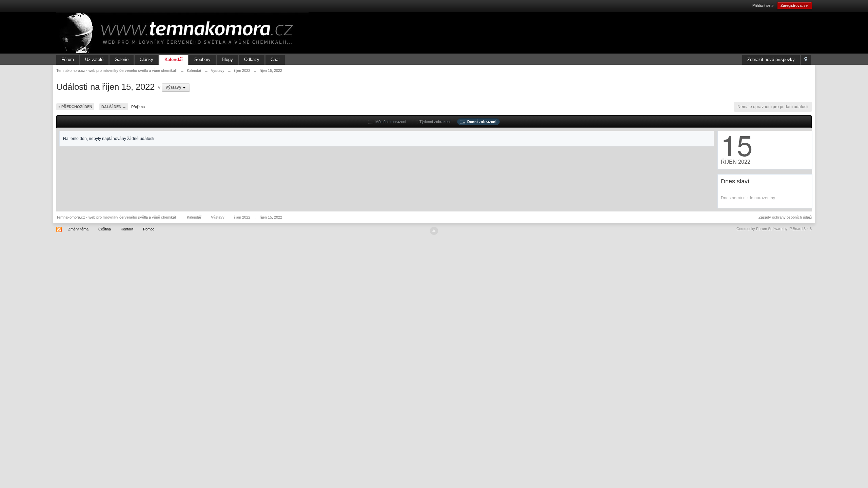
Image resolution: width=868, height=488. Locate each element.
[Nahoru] (434, 231)
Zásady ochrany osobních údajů (785, 217)
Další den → (113, 107)
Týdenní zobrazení (434, 122)
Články (146, 59)
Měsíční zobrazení (389, 122)
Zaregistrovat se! (795, 5)
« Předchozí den (75, 107)
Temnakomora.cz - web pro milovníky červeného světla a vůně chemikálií (116, 217)
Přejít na (138, 107)
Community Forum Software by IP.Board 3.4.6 (774, 229)
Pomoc (149, 229)
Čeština (104, 229)
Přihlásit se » (762, 5)
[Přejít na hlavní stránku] (182, 32)
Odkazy (251, 59)
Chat (275, 59)
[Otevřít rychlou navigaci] (806, 60)
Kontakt (127, 229)
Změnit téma (78, 229)
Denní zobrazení (480, 122)
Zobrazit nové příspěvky (771, 59)
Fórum (67, 59)
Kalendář (173, 59)
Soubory (202, 59)
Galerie (122, 59)
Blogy (227, 59)
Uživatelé (94, 59)
